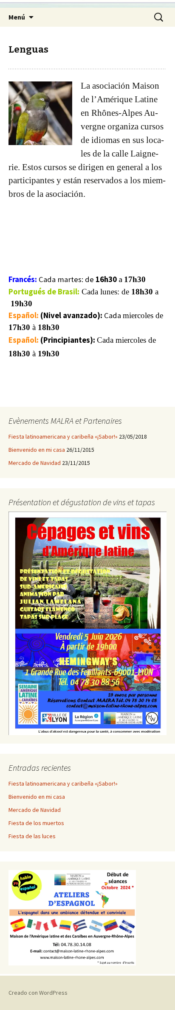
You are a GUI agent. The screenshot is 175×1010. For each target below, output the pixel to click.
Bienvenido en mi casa (36, 449)
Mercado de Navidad (34, 463)
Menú (16, 17)
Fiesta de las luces (32, 836)
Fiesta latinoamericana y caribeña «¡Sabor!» (63, 436)
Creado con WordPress (38, 992)
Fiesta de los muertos (36, 823)
